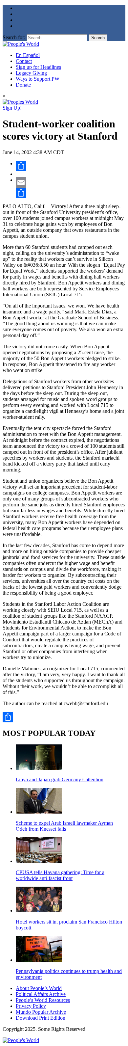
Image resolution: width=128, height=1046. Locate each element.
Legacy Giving (31, 73)
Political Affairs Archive (41, 994)
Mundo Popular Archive (41, 1012)
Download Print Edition (40, 1018)
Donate (23, 85)
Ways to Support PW (37, 79)
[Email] (70, 182)
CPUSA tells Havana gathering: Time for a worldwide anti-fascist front (60, 875)
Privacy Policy (31, 1006)
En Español (28, 55)
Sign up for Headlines (38, 67)
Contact (24, 61)
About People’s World (39, 988)
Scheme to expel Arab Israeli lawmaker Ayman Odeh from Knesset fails (64, 826)
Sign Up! (12, 108)
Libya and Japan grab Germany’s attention (59, 779)
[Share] (70, 166)
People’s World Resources (43, 1000)
